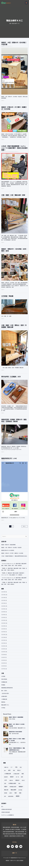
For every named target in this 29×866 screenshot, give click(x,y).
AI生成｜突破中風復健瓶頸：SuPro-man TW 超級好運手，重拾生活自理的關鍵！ (14, 148)
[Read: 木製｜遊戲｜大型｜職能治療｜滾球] (14, 215)
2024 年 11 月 (4, 608)
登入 (2, 806)
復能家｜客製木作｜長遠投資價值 (8, 544)
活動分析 (11, 780)
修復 (21, 767)
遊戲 (20, 793)
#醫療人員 (6, 767)
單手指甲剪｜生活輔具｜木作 (11, 377)
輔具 (16, 793)
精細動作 (21, 786)
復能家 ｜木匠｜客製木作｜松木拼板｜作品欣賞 (11, 547)
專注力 (19, 770)
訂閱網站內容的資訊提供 (6, 809)
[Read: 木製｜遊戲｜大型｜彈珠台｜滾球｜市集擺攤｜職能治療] (14, 347)
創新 (9, 770)
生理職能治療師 (12, 783)
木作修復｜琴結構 (7, 296)
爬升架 (23, 780)
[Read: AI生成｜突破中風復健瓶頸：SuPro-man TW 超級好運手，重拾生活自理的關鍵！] (14, 166)
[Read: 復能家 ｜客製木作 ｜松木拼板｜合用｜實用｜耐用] (14, 267)
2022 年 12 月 (4, 634)
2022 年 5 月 (4, 640)
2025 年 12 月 (4, 594)
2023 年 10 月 (4, 623)
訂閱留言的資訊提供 (5, 812)
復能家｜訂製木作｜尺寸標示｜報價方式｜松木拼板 (12, 553)
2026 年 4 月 (4, 591)
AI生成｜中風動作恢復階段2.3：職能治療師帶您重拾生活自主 (14, 556)
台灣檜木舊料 (4, 696)
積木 (19, 783)
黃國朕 (17, 796)
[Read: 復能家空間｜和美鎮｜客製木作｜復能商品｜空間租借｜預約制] (14, 434)
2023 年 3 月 (4, 628)
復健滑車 (6, 776)
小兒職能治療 (4, 699)
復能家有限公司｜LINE (9, 458)
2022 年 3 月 (4, 643)
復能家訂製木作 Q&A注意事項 (7, 550)
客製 (14, 770)
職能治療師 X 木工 (10, 46)
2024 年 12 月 (4, 606)
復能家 (11, 777)
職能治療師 (13, 789)
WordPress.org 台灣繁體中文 (7, 815)
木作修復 (3, 676)
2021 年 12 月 (4, 646)
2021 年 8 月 (4, 654)
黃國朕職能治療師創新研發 (11, 151)
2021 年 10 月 (4, 651)
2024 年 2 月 (4, 617)
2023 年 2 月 (4, 631)
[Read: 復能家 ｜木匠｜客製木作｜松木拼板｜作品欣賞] (14, 71)
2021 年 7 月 (3, 657)
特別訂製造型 (6, 46)
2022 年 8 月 (4, 637)
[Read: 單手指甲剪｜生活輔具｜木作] (14, 391)
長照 (5, 796)
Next (24, 526)
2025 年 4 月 (4, 597)
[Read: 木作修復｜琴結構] (14, 306)
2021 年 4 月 (3, 666)
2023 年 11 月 (4, 620)
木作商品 (3, 707)
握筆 (22, 776)
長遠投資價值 (10, 796)
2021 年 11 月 (4, 648)
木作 (5, 780)
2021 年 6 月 (4, 660)
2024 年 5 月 (4, 614)
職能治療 (6, 789)
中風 (16, 767)
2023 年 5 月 (4, 626)
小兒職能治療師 (16, 773)
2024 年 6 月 (4, 611)
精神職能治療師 (13, 786)
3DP (11, 767)
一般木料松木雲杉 (5, 693)
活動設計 (17, 780)
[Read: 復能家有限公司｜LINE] (14, 488)
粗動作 (5, 786)
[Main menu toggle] (26, 2)
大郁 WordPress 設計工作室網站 (16, 860)
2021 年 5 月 (4, 663)
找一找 (17, 776)
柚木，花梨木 (4, 690)
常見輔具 (3, 684)
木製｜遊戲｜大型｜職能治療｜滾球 (13, 195)
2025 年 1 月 (4, 603)
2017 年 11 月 (4, 668)
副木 (5, 770)
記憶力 (10, 793)
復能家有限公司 (14, 857)
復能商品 (3, 702)
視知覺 (5, 793)
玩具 (5, 783)
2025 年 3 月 (4, 600)
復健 (23, 773)
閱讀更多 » (2, 100)
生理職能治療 (6, 151)
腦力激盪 (20, 789)
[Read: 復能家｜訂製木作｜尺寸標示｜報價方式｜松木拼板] (14, 122)
